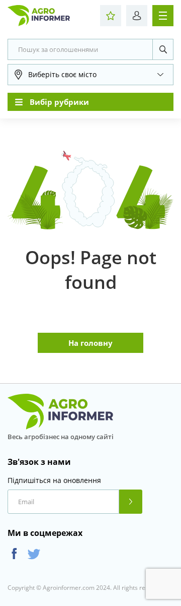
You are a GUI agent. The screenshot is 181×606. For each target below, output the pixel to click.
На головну (90, 343)
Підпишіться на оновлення (54, 480)
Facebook (14, 554)
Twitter (34, 554)
